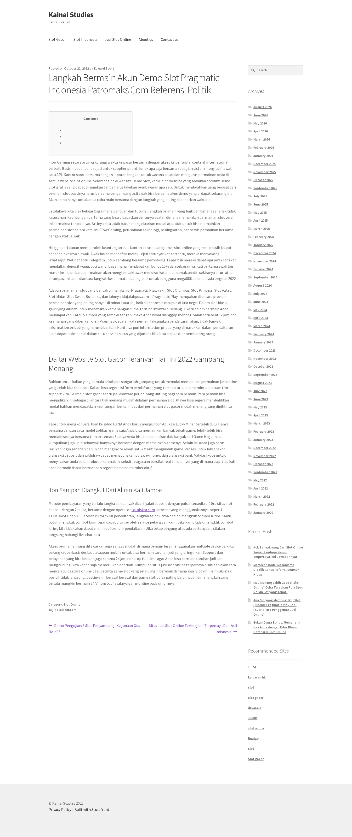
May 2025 (260, 212)
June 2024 (260, 302)
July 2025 (260, 196)
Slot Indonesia (85, 39)
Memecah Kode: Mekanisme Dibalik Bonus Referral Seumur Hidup (276, 570)
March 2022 (261, 496)
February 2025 (263, 237)
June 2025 (260, 204)
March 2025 (261, 228)
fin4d (252, 667)
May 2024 (260, 310)
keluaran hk (257, 677)
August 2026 (262, 107)
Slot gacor (256, 759)
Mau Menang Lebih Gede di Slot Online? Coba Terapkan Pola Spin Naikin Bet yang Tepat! (278, 587)
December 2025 (264, 164)
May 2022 (260, 480)
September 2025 (265, 188)
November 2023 (264, 358)
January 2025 (263, 245)
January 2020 (263, 512)
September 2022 (265, 472)
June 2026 (260, 115)
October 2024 (263, 269)
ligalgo (253, 738)
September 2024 (265, 277)
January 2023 (263, 439)
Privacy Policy (60, 809)
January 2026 (263, 155)
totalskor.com (143, 509)
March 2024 (261, 326)
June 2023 (260, 399)
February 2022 (263, 504)
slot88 (252, 718)
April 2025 (260, 220)
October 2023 (263, 366)
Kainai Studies (71, 14)
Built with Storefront (91, 809)
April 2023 (260, 415)
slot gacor (255, 698)
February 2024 (263, 334)
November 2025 (264, 172)
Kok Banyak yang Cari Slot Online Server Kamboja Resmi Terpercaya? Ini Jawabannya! (278, 552)
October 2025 (263, 180)
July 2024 (260, 293)
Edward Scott (104, 68)
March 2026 (261, 139)
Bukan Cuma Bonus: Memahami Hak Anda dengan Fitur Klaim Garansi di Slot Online (276, 627)
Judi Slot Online (118, 39)
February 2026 (263, 147)
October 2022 (263, 464)
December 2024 (264, 253)
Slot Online (71, 604)
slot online (256, 728)
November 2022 (264, 456)
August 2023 (262, 383)
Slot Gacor (57, 39)
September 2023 (265, 374)
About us (146, 39)
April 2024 (260, 318)
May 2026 (260, 123)
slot (251, 687)
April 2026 (260, 131)
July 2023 (260, 391)
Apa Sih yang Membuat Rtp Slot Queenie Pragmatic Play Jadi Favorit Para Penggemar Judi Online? (277, 607)
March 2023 (261, 423)
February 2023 (263, 431)
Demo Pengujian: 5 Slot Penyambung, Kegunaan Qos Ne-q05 (94, 628)
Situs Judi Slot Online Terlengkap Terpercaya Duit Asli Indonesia (193, 628)
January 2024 (263, 342)
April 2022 (260, 488)
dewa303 (254, 708)
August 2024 (262, 285)
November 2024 (264, 261)
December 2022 (264, 448)
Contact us (169, 39)
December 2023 (264, 350)
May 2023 (260, 407)
